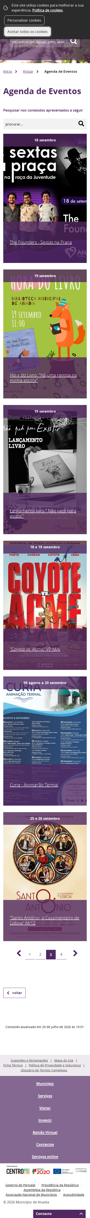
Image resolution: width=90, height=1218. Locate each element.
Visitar (28, 71)
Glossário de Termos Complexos (44, 1070)
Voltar (17, 992)
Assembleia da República (42, 1190)
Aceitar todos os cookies (27, 31)
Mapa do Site (63, 1060)
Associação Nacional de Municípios (31, 1195)
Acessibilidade (73, 1195)
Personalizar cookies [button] (24, 20)
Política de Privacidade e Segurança (55, 1065)
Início (7, 71)
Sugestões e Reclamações (29, 1060)
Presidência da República (60, 1185)
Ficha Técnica (13, 1065)
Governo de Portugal (20, 1185)
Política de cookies (47, 10)
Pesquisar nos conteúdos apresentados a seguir (43, 110)
